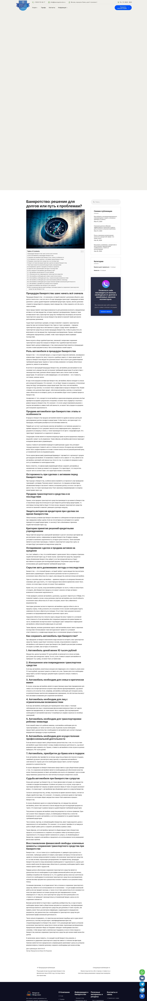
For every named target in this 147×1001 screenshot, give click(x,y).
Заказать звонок (106, 311)
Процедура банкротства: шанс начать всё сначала (42, 253)
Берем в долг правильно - (104, 267)
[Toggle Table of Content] (81, 251)
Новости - (100, 270)
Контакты (52, 7)
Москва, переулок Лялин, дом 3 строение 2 (84, 2)
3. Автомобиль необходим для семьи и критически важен (45, 276)
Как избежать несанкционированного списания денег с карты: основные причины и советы (105, 218)
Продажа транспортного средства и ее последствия (43, 261)
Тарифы (43, 7)
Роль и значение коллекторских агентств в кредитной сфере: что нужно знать (104, 237)
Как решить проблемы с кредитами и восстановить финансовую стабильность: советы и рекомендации (105, 247)
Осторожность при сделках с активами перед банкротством (45, 259)
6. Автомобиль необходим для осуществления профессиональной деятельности (52, 281)
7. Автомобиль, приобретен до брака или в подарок (43, 283)
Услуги (34, 7)
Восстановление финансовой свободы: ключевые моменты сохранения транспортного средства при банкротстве (54, 288)
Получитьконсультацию (122, 7)
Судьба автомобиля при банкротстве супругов (42, 285)
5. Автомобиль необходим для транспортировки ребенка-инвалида (48, 279)
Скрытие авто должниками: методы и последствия (43, 268)
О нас (61, 996)
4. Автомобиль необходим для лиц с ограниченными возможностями (48, 278)
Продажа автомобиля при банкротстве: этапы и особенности (46, 257)
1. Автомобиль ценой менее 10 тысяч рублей (41, 272)
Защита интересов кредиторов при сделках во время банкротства (47, 263)
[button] (142, 996)
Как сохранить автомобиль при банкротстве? (42, 270)
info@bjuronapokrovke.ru (58, 2)
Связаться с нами (113, 998)
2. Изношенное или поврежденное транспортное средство (46, 274)
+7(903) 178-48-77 (39, 2)
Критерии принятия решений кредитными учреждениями (44, 264)
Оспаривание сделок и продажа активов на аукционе (43, 266)
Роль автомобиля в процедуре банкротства (40, 255)
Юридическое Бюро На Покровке (41, 951)
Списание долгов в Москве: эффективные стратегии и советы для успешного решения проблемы (105, 227)
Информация (62, 7)
